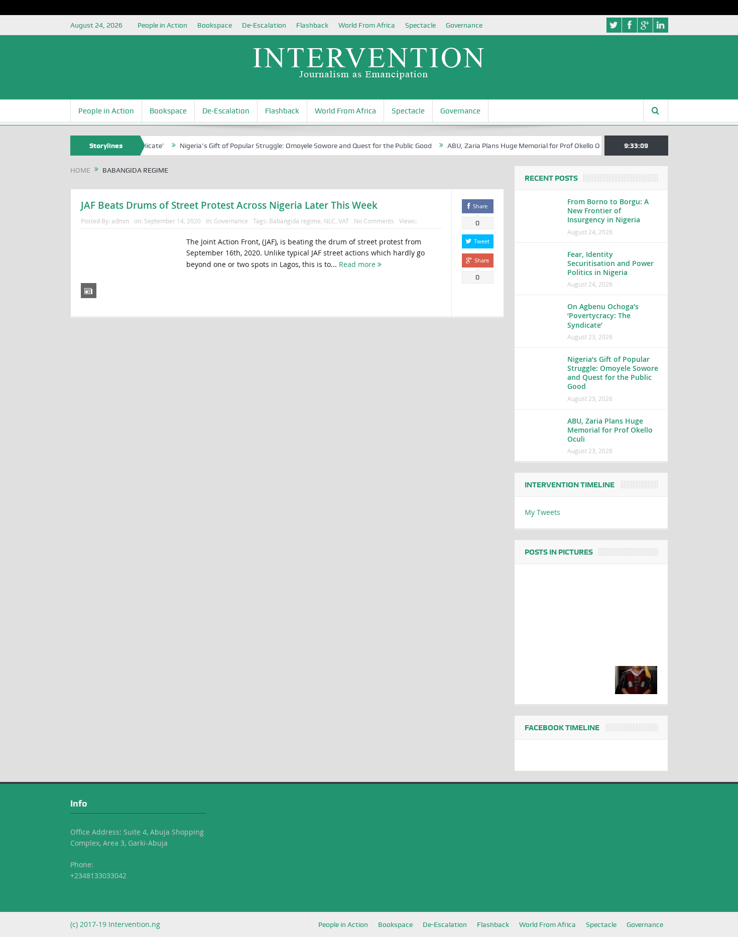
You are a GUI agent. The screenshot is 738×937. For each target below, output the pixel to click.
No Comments (374, 221)
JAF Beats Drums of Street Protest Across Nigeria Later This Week (229, 205)
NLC (329, 221)
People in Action (162, 25)
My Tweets (542, 512)
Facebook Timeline (562, 727)
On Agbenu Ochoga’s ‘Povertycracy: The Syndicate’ (603, 315)
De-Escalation (264, 25)
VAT (343, 221)
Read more (358, 264)
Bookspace (214, 25)
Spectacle (420, 25)
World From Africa (366, 25)
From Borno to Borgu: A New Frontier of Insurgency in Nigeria (608, 210)
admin (120, 221)
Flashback (312, 25)
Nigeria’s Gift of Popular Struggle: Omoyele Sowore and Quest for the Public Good (287, 146)
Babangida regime (295, 221)
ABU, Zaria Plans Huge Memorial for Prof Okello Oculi (509, 146)
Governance (464, 25)
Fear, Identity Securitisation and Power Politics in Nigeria (610, 263)
